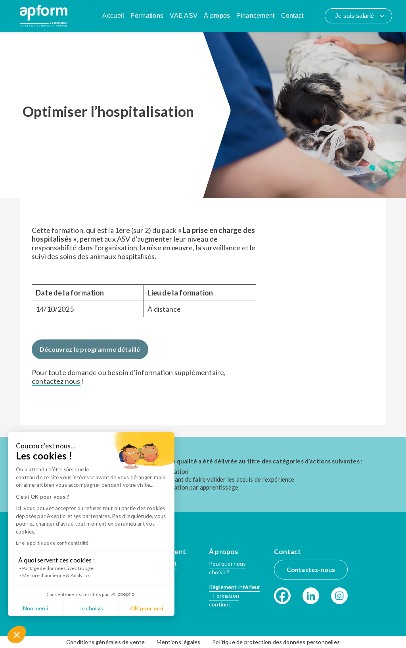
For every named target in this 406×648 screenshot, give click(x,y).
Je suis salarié (354, 15)
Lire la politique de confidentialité (52, 543)
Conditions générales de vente (105, 641)
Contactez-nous (311, 569)
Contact (292, 15)
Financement (255, 15)
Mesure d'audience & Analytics (56, 575)
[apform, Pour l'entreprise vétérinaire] (43, 16)
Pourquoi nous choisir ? (227, 568)
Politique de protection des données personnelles (276, 641)
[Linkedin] (311, 595)
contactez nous (56, 381)
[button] (16, 634)
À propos (217, 15)
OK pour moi (146, 608)
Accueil (113, 15)
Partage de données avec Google (58, 568)
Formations (146, 15)
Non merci (35, 608)
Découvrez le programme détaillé (90, 349)
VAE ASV (183, 15)
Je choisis (91, 608)
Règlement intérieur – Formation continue (234, 595)
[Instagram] (339, 595)
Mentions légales (178, 641)
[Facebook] (282, 595)
